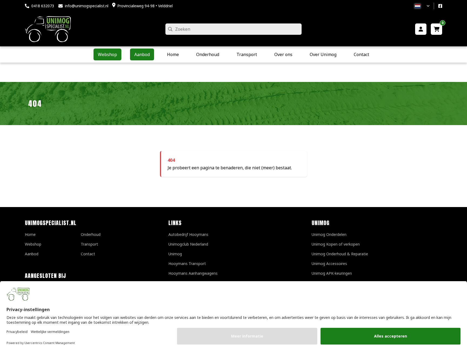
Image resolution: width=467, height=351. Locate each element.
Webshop (33, 244)
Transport (89, 244)
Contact (88, 253)
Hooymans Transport (187, 263)
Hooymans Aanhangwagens (193, 273)
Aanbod (31, 253)
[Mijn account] (420, 29)
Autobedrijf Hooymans (188, 234)
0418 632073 (42, 5)
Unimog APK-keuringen (332, 273)
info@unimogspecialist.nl (86, 5)
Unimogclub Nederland (188, 244)
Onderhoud (91, 234)
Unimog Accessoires (329, 263)
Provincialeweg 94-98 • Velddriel (145, 5)
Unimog (175, 253)
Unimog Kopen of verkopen (336, 244)
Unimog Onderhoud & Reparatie (340, 253)
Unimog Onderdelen (329, 234)
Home (30, 234)
